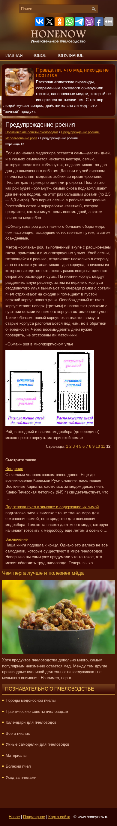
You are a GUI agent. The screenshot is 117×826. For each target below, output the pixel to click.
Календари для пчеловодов (31, 722)
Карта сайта (59, 817)
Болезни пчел (18, 766)
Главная (13, 55)
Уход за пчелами (21, 777)
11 (103, 446)
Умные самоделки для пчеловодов (37, 744)
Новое (39, 55)
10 (98, 446)
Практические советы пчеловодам (31, 132)
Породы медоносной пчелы (31, 700)
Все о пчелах (18, 733)
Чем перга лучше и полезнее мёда (43, 573)
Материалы (16, 755)
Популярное (70, 55)
